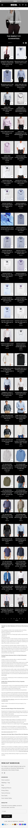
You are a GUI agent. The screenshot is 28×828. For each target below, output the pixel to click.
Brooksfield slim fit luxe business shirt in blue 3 (7, 85)
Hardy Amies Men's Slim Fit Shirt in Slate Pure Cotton (7, 441)
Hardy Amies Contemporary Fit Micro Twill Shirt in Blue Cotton (7, 109)
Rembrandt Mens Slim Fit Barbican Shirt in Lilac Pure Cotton (21, 611)
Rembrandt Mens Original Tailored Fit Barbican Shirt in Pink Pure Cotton (7, 611)
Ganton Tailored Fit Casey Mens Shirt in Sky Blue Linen (21, 205)
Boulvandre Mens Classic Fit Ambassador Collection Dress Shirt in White (7, 370)
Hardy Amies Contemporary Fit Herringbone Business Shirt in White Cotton (20, 109)
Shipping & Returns (6, 787)
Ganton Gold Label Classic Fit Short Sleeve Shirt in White (21, 157)
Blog (2, 785)
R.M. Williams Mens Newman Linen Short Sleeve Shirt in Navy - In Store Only (7, 564)
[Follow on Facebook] (2, 773)
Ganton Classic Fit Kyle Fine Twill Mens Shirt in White (21, 322)
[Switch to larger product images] (23, 42)
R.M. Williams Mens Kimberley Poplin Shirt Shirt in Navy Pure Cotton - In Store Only (21, 564)
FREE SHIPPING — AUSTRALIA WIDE (11, 1)
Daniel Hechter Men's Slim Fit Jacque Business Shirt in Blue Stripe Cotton (21, 417)
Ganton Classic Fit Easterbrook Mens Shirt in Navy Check (21, 252)
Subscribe (7, 816)
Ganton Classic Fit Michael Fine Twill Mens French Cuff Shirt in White (7, 275)
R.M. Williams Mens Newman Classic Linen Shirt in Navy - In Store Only (7, 516)
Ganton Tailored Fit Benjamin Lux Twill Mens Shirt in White (21, 299)
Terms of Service (5, 793)
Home (2, 8)
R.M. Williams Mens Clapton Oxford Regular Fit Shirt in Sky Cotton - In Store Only (21, 466)
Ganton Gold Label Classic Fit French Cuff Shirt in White (7, 182)
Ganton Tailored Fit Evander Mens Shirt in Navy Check (7, 252)
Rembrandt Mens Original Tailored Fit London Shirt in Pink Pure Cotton (7, 63)
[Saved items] (23, 5)
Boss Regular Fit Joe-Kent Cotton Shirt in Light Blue (20, 540)
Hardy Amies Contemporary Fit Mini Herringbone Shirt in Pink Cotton (20, 133)
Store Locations (5, 780)
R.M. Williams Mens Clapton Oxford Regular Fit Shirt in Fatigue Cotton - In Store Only (7, 492)
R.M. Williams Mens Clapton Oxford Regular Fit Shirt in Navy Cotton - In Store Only (20, 492)
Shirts (6, 8)
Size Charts (4, 795)
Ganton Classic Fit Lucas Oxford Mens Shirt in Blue (7, 228)
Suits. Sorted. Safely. (6, 798)
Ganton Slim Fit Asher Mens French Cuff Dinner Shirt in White (20, 182)
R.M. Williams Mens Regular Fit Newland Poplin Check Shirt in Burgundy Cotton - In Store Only (7, 467)
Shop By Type (10, 8)
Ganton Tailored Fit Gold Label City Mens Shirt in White (7, 345)
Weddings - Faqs (5, 782)
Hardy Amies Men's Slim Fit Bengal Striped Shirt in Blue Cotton (21, 86)
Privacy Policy (4, 790)
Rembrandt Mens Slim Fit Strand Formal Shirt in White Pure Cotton (21, 588)
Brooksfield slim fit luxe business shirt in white (21, 62)
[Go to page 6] (25, 618)
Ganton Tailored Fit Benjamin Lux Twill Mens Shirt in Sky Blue (7, 299)
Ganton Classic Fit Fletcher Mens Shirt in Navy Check (21, 229)
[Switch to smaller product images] (26, 42)
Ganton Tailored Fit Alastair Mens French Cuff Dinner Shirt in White (7, 205)
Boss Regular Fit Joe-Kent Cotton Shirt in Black (7, 540)
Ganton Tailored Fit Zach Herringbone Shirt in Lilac (21, 275)
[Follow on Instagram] (4, 773)
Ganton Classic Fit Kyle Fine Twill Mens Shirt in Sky (7, 322)
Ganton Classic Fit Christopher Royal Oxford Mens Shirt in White (21, 346)
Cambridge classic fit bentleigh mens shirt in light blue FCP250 (7, 394)
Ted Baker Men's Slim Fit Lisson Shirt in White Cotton (21, 394)
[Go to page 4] (2, 618)
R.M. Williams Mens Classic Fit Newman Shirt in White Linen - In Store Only (20, 442)
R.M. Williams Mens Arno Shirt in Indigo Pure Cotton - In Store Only (7, 588)
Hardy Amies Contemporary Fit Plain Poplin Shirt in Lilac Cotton (7, 158)
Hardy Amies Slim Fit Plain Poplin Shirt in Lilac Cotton (7, 133)
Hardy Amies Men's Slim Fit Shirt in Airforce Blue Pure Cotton (7, 417)
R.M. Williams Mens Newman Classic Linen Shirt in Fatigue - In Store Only (20, 516)
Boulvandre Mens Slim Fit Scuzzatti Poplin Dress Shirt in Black (21, 370)
